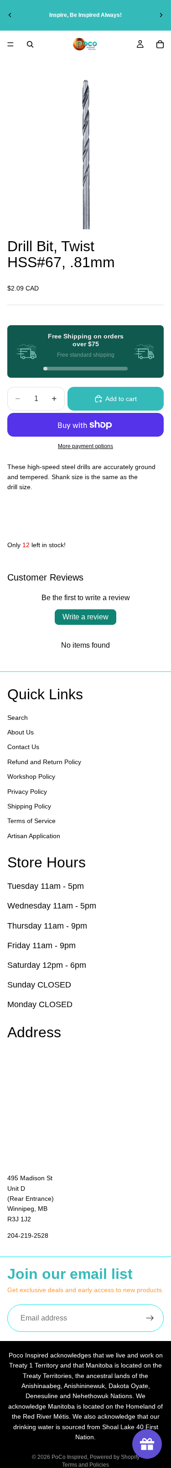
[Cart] (160, 44)
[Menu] (10, 44)
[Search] (30, 44)
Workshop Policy (31, 776)
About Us (20, 732)
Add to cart (121, 398)
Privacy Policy (27, 791)
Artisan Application (33, 836)
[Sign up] (150, 1318)
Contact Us (23, 746)
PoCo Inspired (69, 1457)
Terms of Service (31, 820)
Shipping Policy (29, 806)
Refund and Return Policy (44, 762)
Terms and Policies (85, 1465)
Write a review (85, 617)
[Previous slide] (10, 15)
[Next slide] (161, 15)
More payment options (85, 446)
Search (17, 717)
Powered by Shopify (115, 1457)
